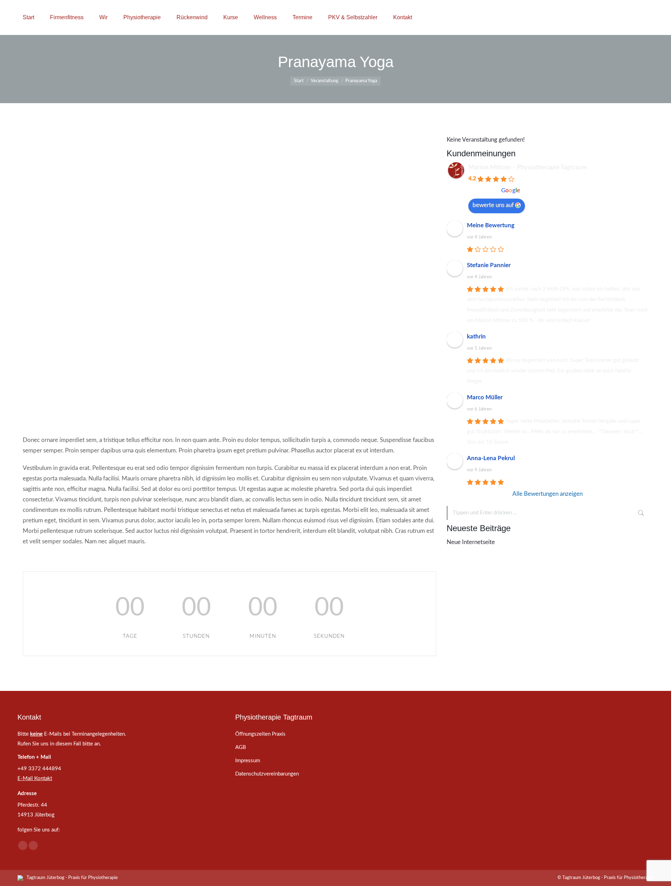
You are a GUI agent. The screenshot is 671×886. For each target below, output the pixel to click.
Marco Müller (485, 397)
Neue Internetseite (471, 542)
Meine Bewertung (490, 225)
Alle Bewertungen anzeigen (547, 494)
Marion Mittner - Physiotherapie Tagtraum (527, 167)
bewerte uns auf (493, 205)
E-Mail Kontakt (34, 778)
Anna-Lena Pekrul (491, 458)
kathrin (476, 337)
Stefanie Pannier (489, 265)
